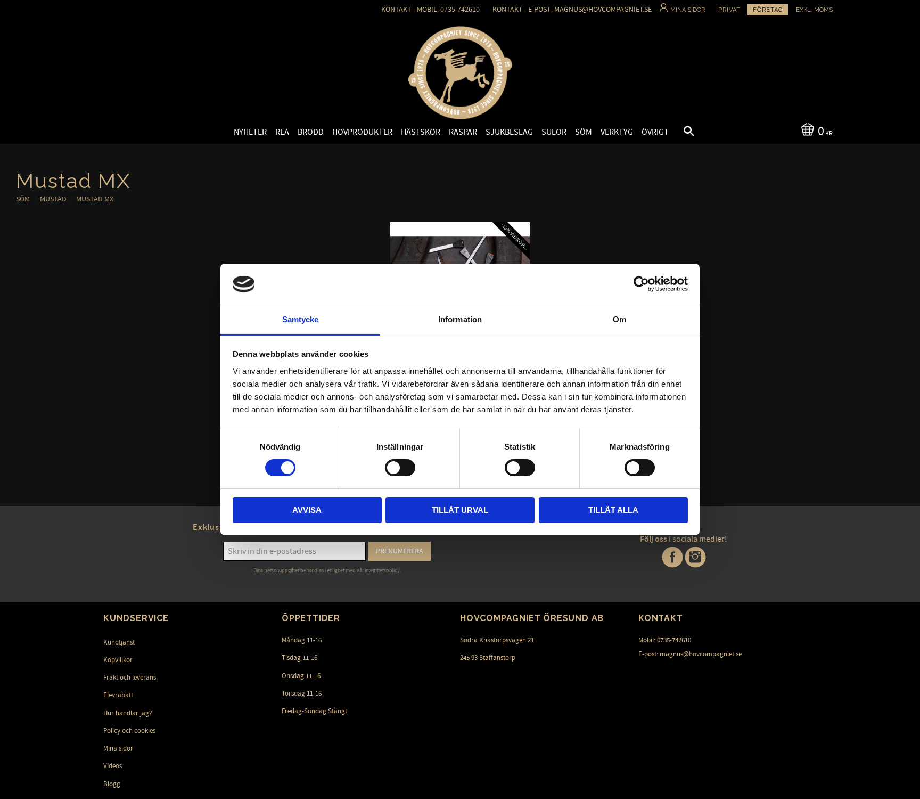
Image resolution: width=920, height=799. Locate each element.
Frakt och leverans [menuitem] (129, 677)
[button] (680, 133)
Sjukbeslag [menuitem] (509, 132)
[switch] (400, 467)
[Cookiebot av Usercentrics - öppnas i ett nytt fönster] (641, 284)
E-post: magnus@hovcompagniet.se (690, 654)
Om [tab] (619, 319)
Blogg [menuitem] (111, 784)
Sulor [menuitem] (553, 132)
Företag (768, 9)
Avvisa (307, 510)
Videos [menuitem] (112, 766)
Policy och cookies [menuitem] (129, 731)
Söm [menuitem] (583, 132)
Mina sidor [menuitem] (118, 748)
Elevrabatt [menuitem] (118, 695)
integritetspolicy (382, 570)
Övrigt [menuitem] (655, 132)
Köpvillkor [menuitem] (118, 660)
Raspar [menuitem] (463, 132)
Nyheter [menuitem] (250, 132)
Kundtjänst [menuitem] (119, 642)
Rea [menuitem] (282, 132)
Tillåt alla (613, 510)
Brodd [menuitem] (311, 132)
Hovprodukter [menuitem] (362, 132)
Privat (729, 9)
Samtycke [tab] (300, 319)
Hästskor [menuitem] (420, 132)
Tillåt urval (460, 510)
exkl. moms (814, 9)
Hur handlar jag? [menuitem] (127, 713)
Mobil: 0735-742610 (664, 640)
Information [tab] (460, 319)
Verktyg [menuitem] (617, 132)
